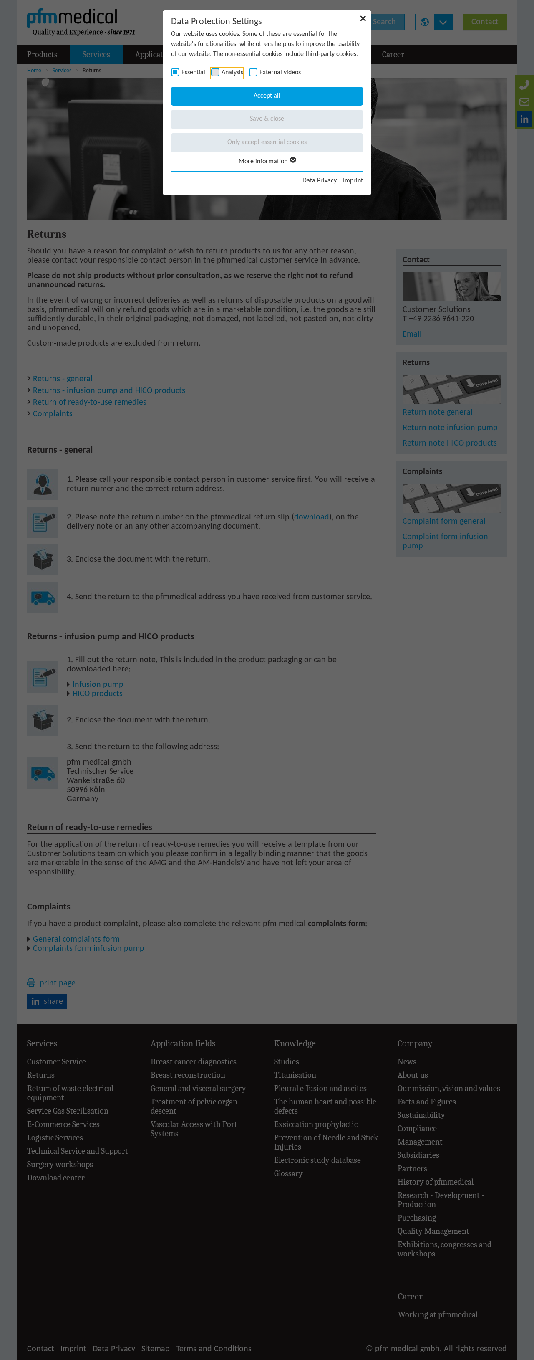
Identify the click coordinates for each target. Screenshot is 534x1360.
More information (264, 161)
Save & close (267, 119)
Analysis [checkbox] (232, 72)
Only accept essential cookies (267, 142)
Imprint (353, 180)
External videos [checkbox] (280, 72)
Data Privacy (319, 180)
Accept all (267, 96)
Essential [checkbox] (193, 72)
